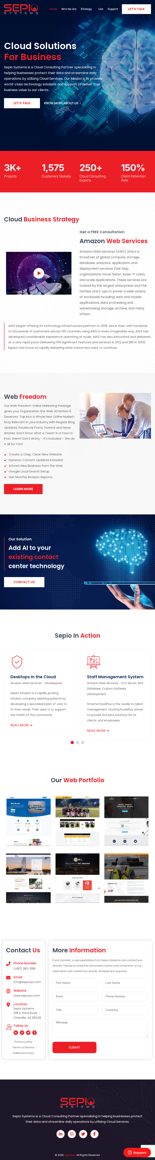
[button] (72, 742)
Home (53, 9)
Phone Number (25, 963)
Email (18, 977)
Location (20, 1004)
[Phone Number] (8, 963)
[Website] (8, 991)
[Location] (8, 1004)
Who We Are (68, 9)
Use (100, 9)
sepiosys (69, 1155)
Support (113, 9)
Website (20, 990)
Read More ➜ (21, 725)
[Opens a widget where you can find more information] (137, 1153)
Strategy (86, 9)
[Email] (8, 977)
